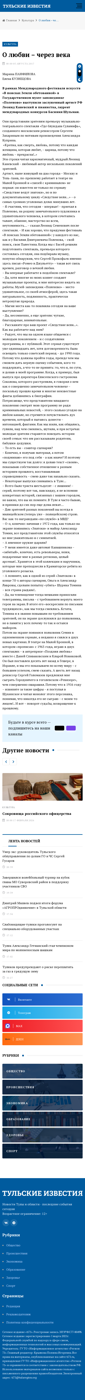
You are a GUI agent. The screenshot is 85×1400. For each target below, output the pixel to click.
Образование (15, 1269)
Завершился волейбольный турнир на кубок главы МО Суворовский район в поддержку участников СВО (36, 881)
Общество (13, 1245)
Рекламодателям (18, 1314)
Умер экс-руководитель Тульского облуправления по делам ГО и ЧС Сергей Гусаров (33, 856)
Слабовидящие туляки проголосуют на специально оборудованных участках (32, 926)
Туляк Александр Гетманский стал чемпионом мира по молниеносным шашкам (37, 947)
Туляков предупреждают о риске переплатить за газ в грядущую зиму (37, 969)
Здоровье (13, 1277)
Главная (11, 20)
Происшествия (16, 1253)
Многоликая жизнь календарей (35, 786)
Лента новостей (24, 841)
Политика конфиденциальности (30, 1322)
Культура (28, 20)
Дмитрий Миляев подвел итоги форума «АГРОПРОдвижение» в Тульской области (34, 905)
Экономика (14, 1261)
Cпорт (10, 1285)
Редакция (13, 1306)
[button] (5, 761)
